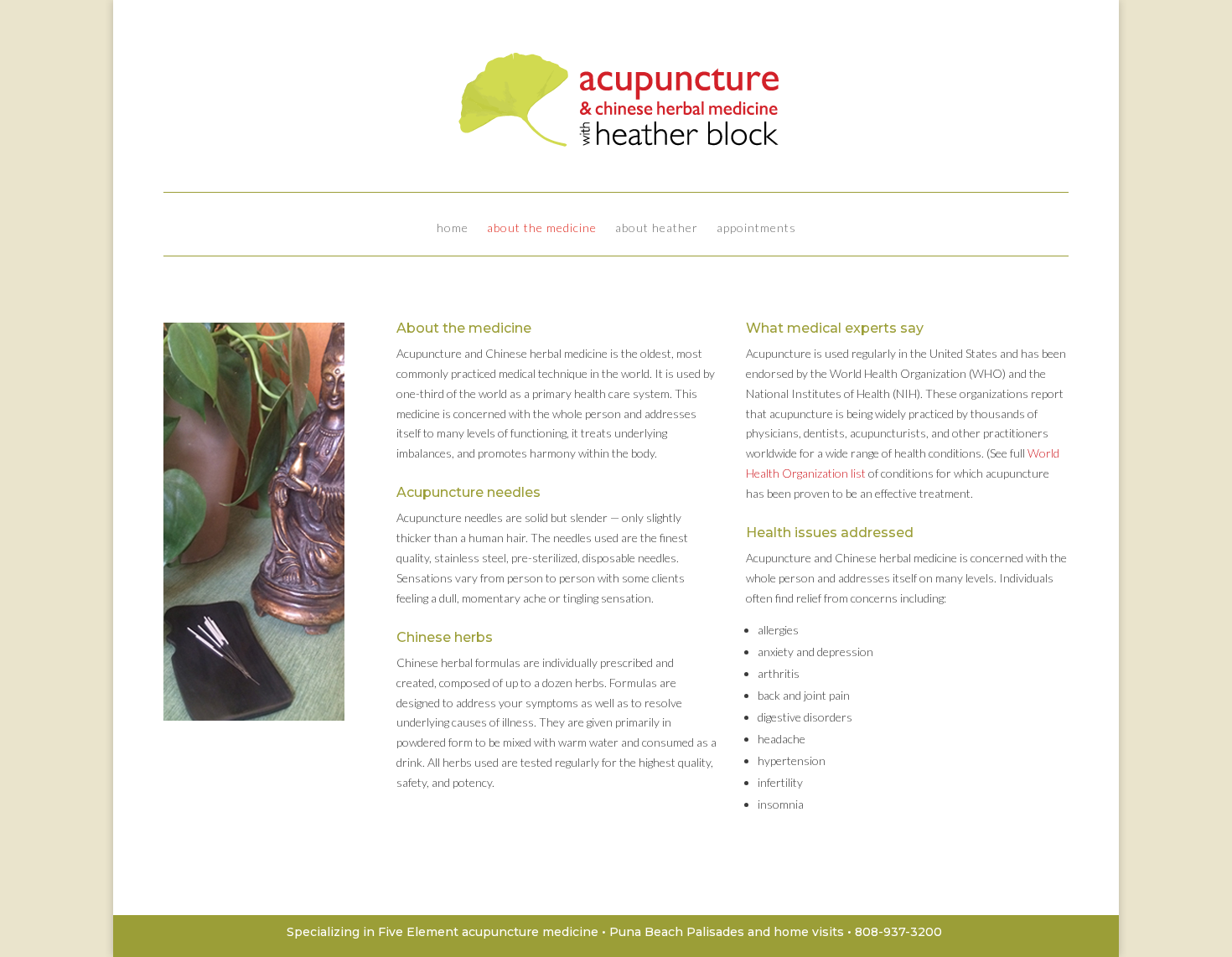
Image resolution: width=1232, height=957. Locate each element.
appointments (756, 228)
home (452, 228)
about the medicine (542, 228)
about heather (656, 228)
